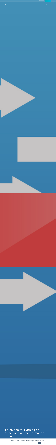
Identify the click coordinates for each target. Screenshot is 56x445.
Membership (41, 4)
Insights (46, 4)
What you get (34, 4)
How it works (28, 4)
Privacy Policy (32, 441)
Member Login (42, 1)
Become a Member (48, 1)
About (50, 4)
